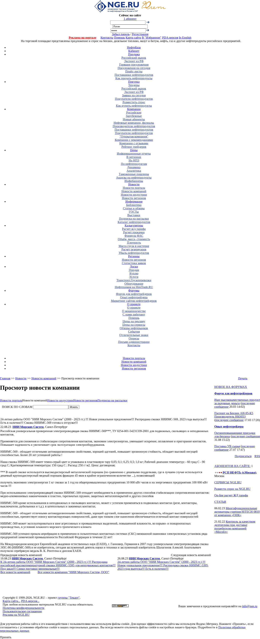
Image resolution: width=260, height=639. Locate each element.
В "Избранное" (151, 37)
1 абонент (130, 18)
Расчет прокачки (134, 232)
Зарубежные (134, 116)
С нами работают (134, 314)
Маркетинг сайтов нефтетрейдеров (134, 300)
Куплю (133, 273)
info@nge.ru (249, 606)
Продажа (134, 54)
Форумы (133, 290)
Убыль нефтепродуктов (134, 252)
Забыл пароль (121, 34)
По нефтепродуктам (134, 163)
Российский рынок (133, 57)
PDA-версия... (30, 601)
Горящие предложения (133, 64)
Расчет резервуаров (133, 249)
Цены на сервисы (133, 324)
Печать (242, 378)
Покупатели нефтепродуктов (134, 98)
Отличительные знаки (133, 335)
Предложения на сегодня (134, 68)
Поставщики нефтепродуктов (134, 74)
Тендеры (134, 85)
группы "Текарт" (69, 597)
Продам (134, 270)
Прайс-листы (133, 71)
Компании (134, 109)
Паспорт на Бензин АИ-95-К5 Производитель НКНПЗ (233, 415)
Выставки (133, 215)
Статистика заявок (134, 263)
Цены (134, 150)
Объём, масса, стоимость (134, 239)
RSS (257, 456)
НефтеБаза (134, 47)
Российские (133, 112)
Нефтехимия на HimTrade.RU (134, 287)
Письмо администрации (134, 341)
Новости (134, 184)
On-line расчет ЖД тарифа (231, 495)
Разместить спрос (134, 102)
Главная (5, 378)
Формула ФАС (133, 235)
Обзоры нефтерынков (134, 328)
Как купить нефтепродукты (134, 105)
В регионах (133, 157)
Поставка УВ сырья (227, 446)
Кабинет (133, 50)
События (134, 331)
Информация (133, 201)
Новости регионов (134, 198)
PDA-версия (170, 37)
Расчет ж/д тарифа (134, 228)
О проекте (133, 304)
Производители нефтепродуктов (134, 126)
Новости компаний (133, 191)
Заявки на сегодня (134, 95)
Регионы (134, 256)
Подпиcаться (243, 456)
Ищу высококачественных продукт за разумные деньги (237, 401)
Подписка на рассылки (134, 218)
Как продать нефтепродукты (133, 78)
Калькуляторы (134, 225)
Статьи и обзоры (134, 208)
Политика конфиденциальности (23, 608)
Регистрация (140, 34)
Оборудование (133, 283)
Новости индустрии (134, 194)
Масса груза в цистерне (134, 246)
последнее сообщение (229, 420)
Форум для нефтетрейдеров (134, 294)
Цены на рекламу (134, 321)
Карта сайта (133, 37)
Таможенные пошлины (134, 174)
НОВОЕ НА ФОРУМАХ (230, 387)
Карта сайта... (11, 601)
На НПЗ (134, 160)
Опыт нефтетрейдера (134, 297)
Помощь (119, 37)
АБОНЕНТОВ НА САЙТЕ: (232, 466)
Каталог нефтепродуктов (134, 222)
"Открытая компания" (134, 136)
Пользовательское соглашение (22, 611)
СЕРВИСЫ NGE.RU (228, 482)
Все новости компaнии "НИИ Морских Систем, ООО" (73, 572)
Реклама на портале (82, 37)
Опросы (134, 338)
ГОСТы (134, 211)
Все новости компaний (15, 572)
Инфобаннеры (133, 181)
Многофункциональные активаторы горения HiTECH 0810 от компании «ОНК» (237, 512)
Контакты (106, 37)
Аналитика (134, 170)
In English (185, 37)
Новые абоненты (134, 119)
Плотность (134, 242)
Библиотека (133, 205)
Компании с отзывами (133, 143)
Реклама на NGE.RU (16, 614)
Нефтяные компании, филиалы (134, 122)
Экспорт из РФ (134, 61)
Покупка (134, 81)
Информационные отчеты (134, 153)
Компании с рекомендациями (134, 139)
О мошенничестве (134, 311)
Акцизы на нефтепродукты (134, 177)
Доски (134, 266)
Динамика (133, 167)
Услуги (133, 276)
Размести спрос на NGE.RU (232, 488)
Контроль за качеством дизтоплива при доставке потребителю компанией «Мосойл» (234, 526)
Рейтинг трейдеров (133, 146)
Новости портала (134, 187)
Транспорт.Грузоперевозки (133, 280)
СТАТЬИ (220, 501)
